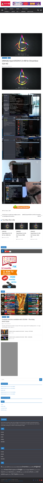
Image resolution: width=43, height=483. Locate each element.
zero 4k (19, 474)
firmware (6, 469)
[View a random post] (40, 10)
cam (5, 466)
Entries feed (3, 406)
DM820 (15, 466)
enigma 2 (2, 469)
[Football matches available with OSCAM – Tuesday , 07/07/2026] (4, 332)
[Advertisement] (21, 25)
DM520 (11, 466)
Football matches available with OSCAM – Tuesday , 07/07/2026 (21, 331)
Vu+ (12, 474)
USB (9, 474)
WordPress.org (3, 410)
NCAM (2, 436)
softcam (31, 472)
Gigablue (14, 469)
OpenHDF (38, 469)
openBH (35, 469)
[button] (7, 9)
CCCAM (2, 432)
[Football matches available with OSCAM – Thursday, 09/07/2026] (21, 304)
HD (17, 469)
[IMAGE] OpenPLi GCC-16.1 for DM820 (8, 386)
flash (10, 469)
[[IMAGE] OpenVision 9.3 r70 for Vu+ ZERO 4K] (7, 223)
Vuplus (16, 474)
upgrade (7, 474)
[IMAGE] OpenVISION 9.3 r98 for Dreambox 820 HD (31, 215)
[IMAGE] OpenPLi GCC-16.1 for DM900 (8, 394)
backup (3, 466)
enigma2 (37, 466)
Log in (2, 404)
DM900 (17, 466)
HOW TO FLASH (30, 11)
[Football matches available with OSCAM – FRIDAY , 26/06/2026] (4, 337)
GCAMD (2, 439)
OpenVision (11, 472)
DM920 (20, 466)
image (20, 469)
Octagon (28, 469)
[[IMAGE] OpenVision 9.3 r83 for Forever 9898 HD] (21, 223)
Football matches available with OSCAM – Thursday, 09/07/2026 (18, 320)
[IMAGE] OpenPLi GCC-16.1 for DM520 (8, 388)
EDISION (30, 466)
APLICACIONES (25, 8)
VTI (10, 474)
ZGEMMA (22, 474)
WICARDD (2, 441)
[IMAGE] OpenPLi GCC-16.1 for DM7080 (8, 392)
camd (8, 466)
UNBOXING (23, 11)
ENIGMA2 (11, 8)
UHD (37, 472)
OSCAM (2, 434)
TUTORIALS (6, 11)
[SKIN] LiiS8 (3, 390)
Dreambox (25, 467)
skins (27, 472)
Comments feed (4, 408)
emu (33, 467)
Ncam (25, 469)
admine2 (10, 66)
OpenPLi (3, 472)
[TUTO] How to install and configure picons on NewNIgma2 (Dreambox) (11, 215)
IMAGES (17, 8)
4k (1, 467)
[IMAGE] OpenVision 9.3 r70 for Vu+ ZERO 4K (7, 233)
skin (25, 472)
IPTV (17, 11)
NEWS (5, 8)
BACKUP (13, 11)
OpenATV (32, 469)
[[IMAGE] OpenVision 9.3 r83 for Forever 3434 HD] (36, 223)
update (3, 474)
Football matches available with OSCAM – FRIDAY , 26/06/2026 (20, 337)
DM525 (13, 466)
